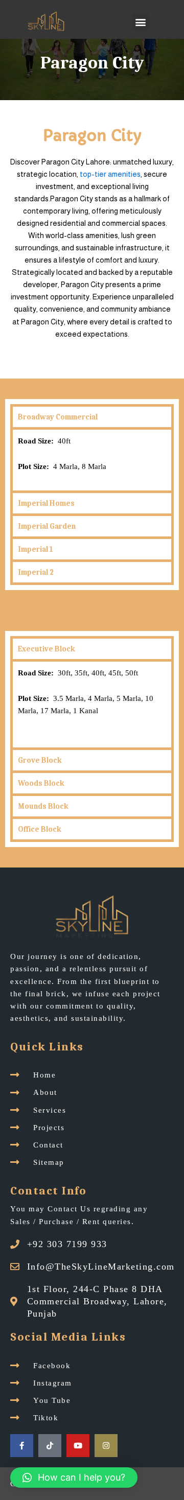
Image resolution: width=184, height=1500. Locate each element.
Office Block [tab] (39, 829)
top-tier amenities (110, 174)
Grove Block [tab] (40, 760)
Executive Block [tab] (46, 648)
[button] (140, 22)
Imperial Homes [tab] (46, 503)
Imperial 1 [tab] (35, 549)
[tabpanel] (92, 458)
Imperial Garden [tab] (47, 526)
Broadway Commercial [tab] (58, 416)
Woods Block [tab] (41, 783)
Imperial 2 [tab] (36, 572)
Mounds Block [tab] (43, 806)
